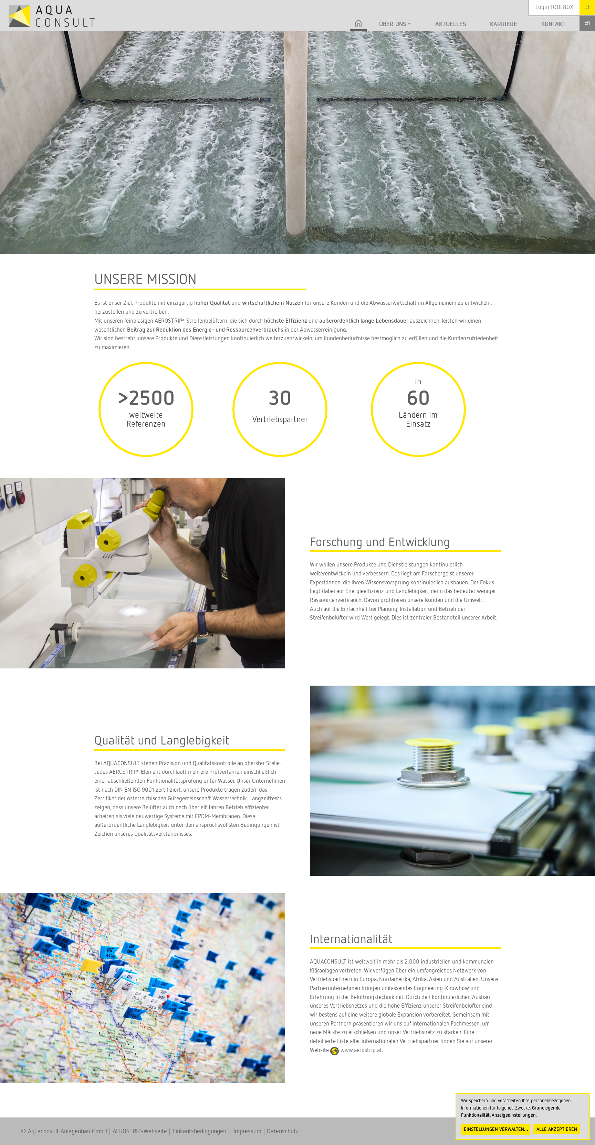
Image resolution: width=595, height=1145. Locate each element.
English (587, 23)
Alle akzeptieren (556, 1129)
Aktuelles (450, 24)
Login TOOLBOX (554, 7)
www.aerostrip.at (361, 1050)
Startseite (358, 25)
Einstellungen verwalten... (496, 1129)
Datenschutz (283, 1131)
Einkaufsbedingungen (199, 1131)
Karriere (503, 24)
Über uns (392, 24)
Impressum (245, 1131)
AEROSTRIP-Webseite (140, 1131)
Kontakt (553, 24)
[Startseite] (52, 16)
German (587, 7)
